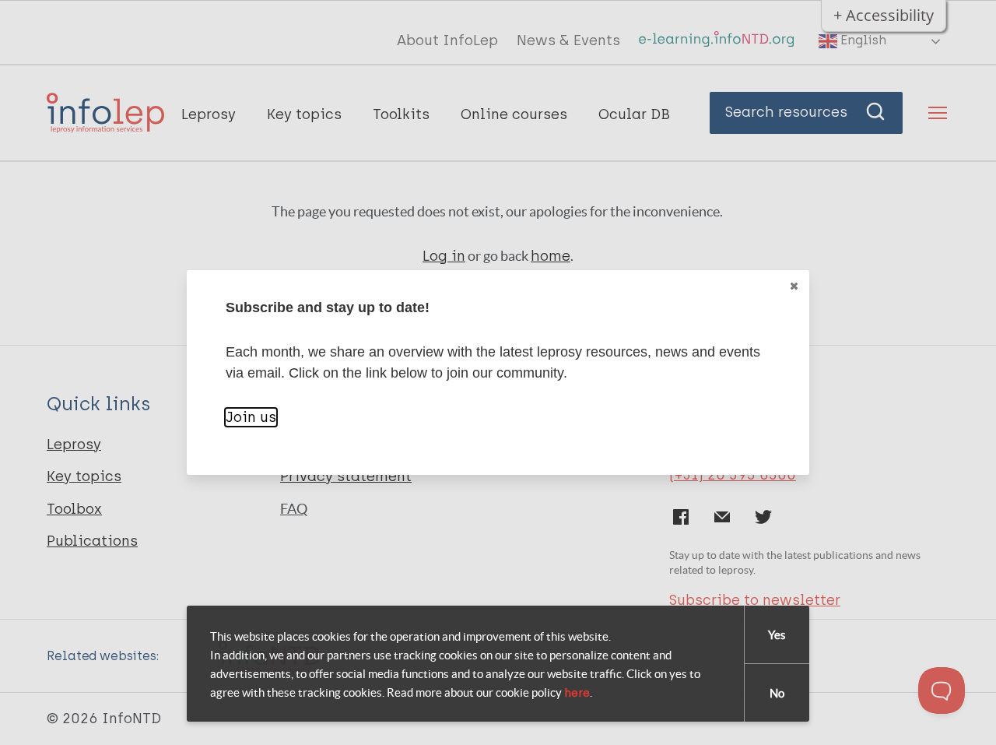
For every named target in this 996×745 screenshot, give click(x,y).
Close (793, 285)
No (777, 693)
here (577, 693)
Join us (251, 417)
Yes (777, 634)
